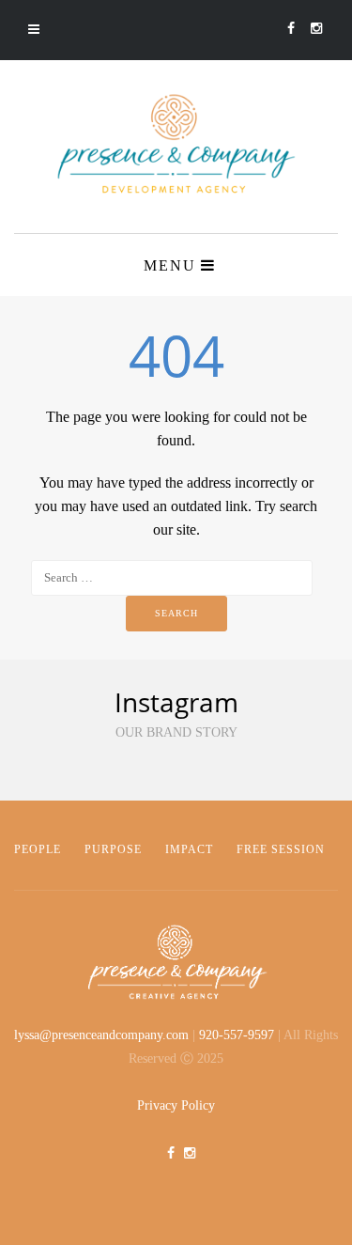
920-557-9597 (236, 1035)
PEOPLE (37, 849)
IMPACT (189, 849)
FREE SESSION (281, 849)
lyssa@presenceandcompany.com (101, 1035)
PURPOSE (113, 849)
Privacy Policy (176, 1105)
